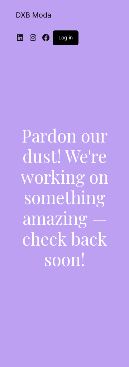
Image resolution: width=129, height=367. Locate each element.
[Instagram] (33, 37)
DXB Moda (33, 15)
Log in (65, 37)
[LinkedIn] (20, 37)
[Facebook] (46, 37)
